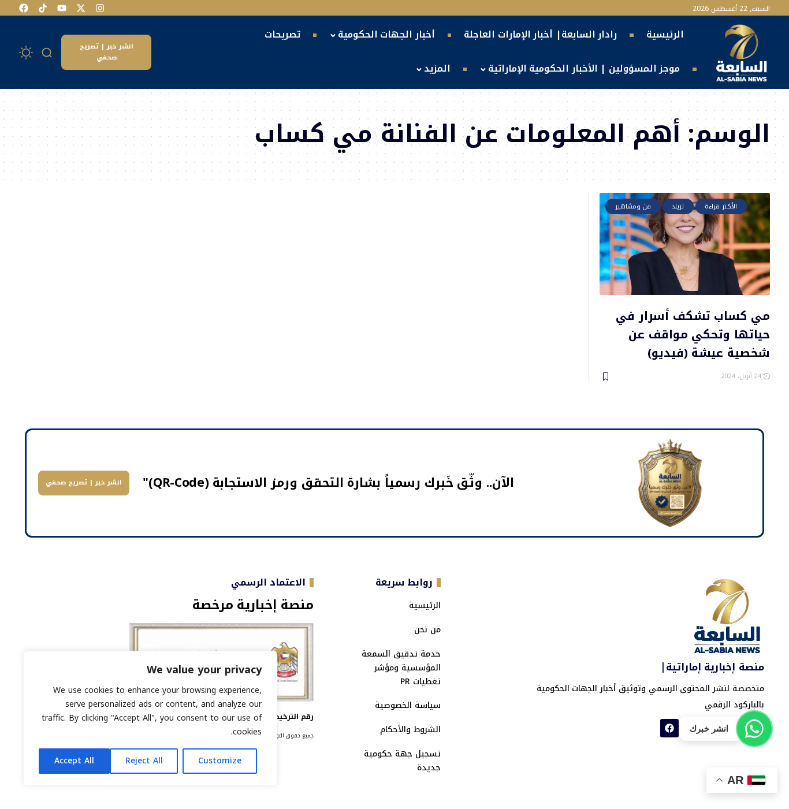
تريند (678, 206)
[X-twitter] (80, 8)
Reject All (144, 761)
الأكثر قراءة (721, 206)
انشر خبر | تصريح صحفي (106, 52)
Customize (219, 761)
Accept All (74, 761)
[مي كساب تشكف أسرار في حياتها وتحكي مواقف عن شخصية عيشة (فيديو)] (685, 244)
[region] (150, 718)
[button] (47, 52)
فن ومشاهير (633, 206)
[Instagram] (100, 8)
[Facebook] (23, 8)
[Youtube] (61, 8)
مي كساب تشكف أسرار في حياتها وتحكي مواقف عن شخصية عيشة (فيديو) (693, 333)
